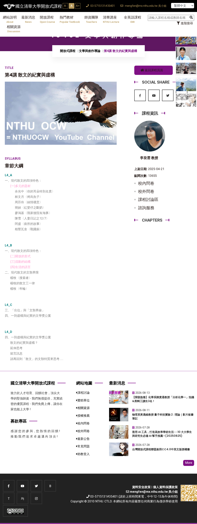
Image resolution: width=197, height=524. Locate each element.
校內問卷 (146, 183)
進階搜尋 (186, 23)
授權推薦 (83, 415)
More (188, 463)
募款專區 (19, 421)
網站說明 (10, 19)
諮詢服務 (146, 208)
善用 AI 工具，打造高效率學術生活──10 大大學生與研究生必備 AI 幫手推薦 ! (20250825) (162, 434)
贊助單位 (83, 400)
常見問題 (83, 446)
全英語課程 (132, 19)
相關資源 (14, 29)
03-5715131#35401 (102, 6)
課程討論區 (148, 199)
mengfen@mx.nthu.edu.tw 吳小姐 (145, 6)
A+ (77, 5)
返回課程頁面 (153, 70)
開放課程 (47, 19)
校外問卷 (146, 191)
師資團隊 (91, 19)
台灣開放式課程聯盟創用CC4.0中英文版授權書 (161, 449)
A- (65, 5)
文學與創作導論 (89, 51)
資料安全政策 (141, 487)
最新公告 (83, 439)
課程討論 (83, 392)
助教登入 (83, 454)
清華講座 (111, 19)
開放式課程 (67, 51)
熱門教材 (70, 19)
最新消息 (28, 19)
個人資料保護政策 (165, 487)
